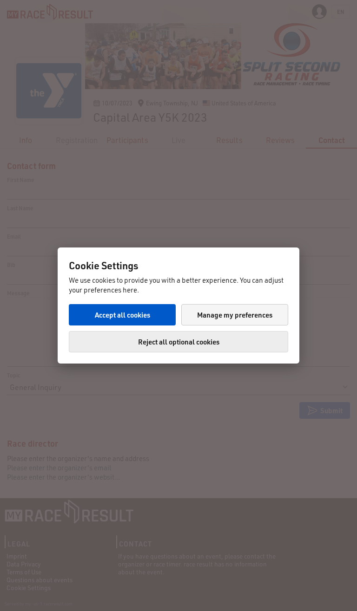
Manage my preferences (234, 314)
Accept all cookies (122, 314)
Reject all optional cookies (178, 341)
